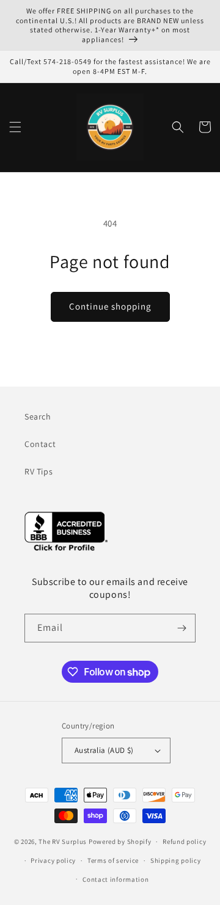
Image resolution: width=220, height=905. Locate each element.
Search (37, 416)
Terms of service (113, 860)
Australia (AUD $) (104, 750)
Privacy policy (53, 860)
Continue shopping (110, 306)
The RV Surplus (62, 841)
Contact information (115, 879)
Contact (40, 443)
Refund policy (184, 841)
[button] (15, 127)
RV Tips (38, 471)
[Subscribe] (181, 628)
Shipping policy (175, 860)
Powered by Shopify (120, 841)
